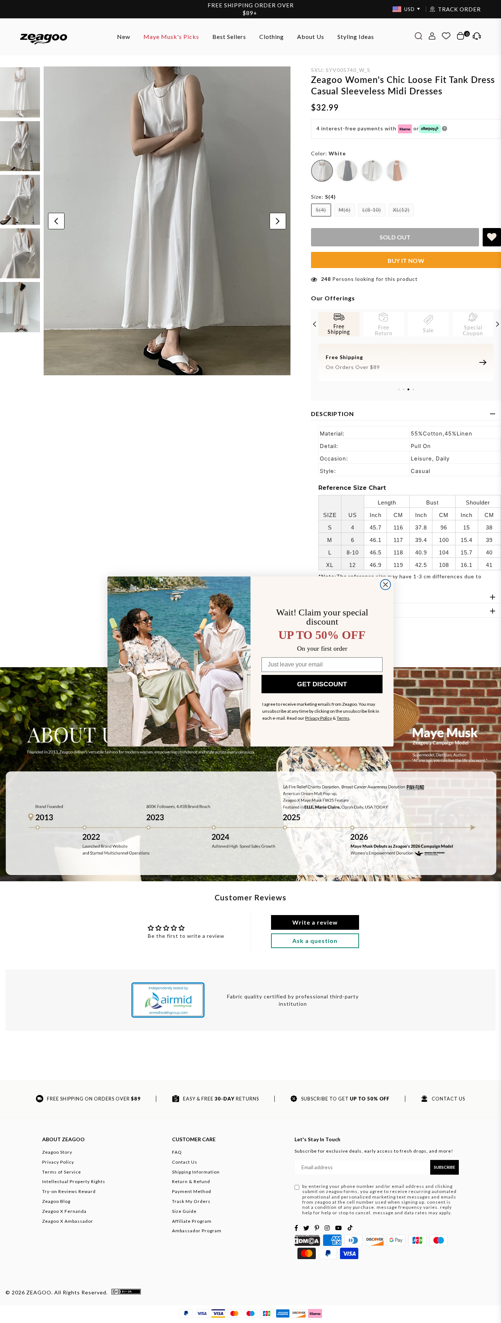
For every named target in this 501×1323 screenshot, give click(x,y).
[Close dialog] (385, 584)
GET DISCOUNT (322, 684)
